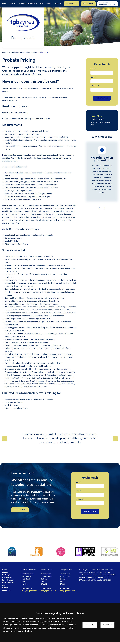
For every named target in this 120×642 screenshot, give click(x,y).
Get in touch (88, 3)
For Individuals (13, 52)
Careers (48, 4)
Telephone (94, 86)
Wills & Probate (24, 52)
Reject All (107, 625)
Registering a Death (97, 119)
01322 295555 (46, 588)
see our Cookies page (36, 628)
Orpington (64, 570)
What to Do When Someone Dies (100, 123)
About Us (12, 4)
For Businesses (8, 582)
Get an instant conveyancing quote (107, 4)
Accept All (89, 625)
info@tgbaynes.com (29, 591)
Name (92, 69)
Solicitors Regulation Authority (93, 577)
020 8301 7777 (71, 3)
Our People (22, 4)
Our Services (7, 577)
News (42, 4)
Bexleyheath (26, 570)
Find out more (20, 510)
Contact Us (58, 4)
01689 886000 (66, 588)
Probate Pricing (44, 52)
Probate (34, 52)
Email (92, 77)
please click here (24, 631)
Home (4, 4)
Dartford (44, 570)
